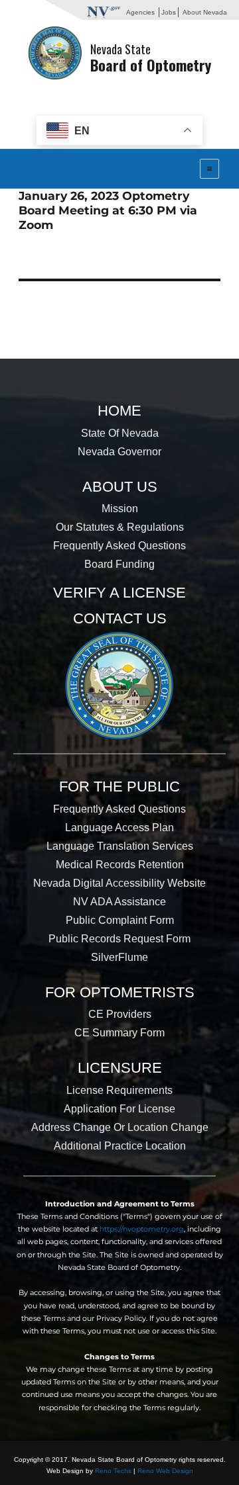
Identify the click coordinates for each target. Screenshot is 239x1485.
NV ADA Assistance (119, 901)
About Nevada (205, 12)
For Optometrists (120, 992)
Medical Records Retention (120, 864)
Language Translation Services (119, 846)
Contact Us (120, 618)
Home (119, 410)
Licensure (120, 1067)
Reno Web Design (165, 1470)
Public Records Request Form (119, 938)
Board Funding (119, 564)
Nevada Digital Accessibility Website (119, 883)
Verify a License (119, 592)
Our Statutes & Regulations (120, 527)
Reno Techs (113, 1470)
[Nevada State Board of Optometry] (55, 52)
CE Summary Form (119, 1032)
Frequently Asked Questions (119, 545)
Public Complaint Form (120, 920)
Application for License (119, 1108)
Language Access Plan (119, 827)
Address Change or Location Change (119, 1127)
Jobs (168, 12)
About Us (119, 486)
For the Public (119, 786)
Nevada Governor (119, 451)
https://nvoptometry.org (142, 1229)
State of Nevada (120, 433)
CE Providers (119, 1014)
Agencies (140, 12)
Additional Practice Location (120, 1145)
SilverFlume (119, 957)
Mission (120, 508)
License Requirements (119, 1090)
